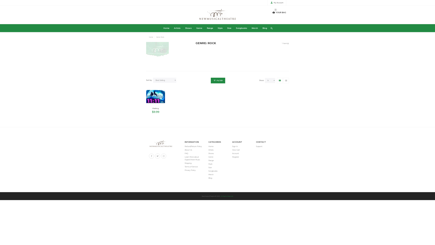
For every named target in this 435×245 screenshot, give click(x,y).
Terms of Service (191, 167)
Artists (177, 28)
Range (210, 28)
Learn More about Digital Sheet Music (192, 158)
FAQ (186, 153)
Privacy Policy (190, 170)
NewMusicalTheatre (208, 196)
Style (220, 28)
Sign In (235, 146)
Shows (188, 28)
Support (259, 146)
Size (229, 28)
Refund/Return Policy (193, 146)
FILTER (220, 81)
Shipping (188, 163)
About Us (188, 150)
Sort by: (149, 80)
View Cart (236, 150)
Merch (255, 28)
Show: (261, 80)
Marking (155, 108)
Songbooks (241, 28)
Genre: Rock (160, 37)
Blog (265, 28)
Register (235, 157)
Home (166, 28)
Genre (199, 28)
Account (235, 153)
